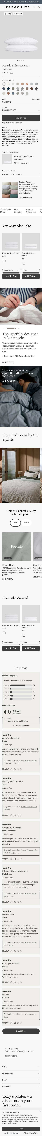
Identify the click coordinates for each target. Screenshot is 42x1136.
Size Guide (36, 99)
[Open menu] (3, 7)
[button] (4, 329)
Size (4, 99)
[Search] (34, 7)
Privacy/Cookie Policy (31, 1133)
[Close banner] (40, 1111)
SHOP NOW (7, 579)
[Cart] (38, 7)
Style (4, 107)
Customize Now (25, 197)
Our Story (8, 362)
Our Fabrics (8, 381)
